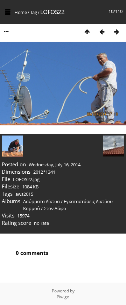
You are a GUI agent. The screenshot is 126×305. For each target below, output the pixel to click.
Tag (33, 12)
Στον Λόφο (55, 208)
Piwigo (63, 297)
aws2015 (24, 194)
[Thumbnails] (87, 32)
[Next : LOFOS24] (116, 32)
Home (20, 12)
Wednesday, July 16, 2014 (54, 164)
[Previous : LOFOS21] (101, 32)
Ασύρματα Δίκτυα (41, 201)
